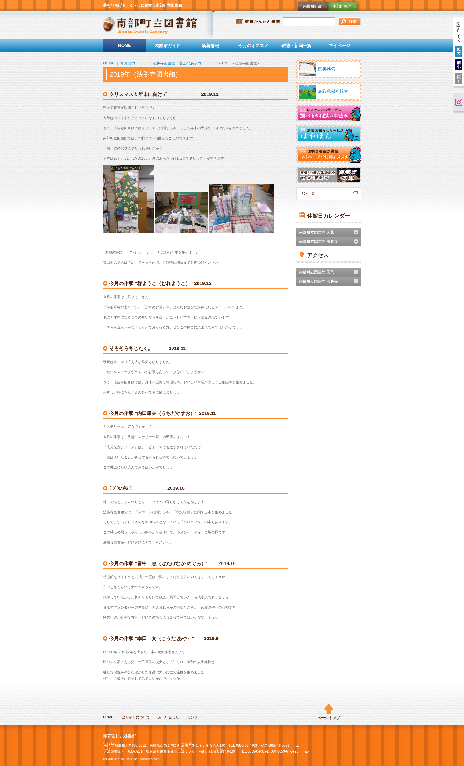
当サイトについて (136, 717)
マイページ (339, 45)
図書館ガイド (167, 45)
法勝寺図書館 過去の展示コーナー (183, 63)
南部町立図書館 (150, 25)
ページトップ (328, 718)
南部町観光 (342, 6)
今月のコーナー (133, 63)
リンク (192, 717)
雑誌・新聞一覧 (296, 45)
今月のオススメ (253, 45)
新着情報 (210, 45)
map (296, 745)
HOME (124, 45)
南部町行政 (312, 6)
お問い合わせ (168, 717)
